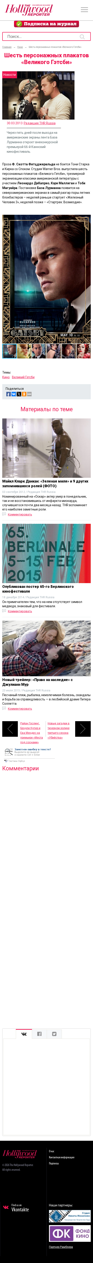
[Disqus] (46, 833)
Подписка (54, 1163)
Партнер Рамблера (61, 1247)
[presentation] (24, 1034)
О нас (51, 1151)
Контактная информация (61, 1157)
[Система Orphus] (29, 762)
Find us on (20, 1208)
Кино (6, 377)
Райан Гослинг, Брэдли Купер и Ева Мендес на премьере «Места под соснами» (31, 729)
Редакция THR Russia (40, 123)
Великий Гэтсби (23, 377)
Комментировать (20, 514)
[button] (86, 218)
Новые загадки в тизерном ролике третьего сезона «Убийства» (59, 729)
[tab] (24, 1034)
